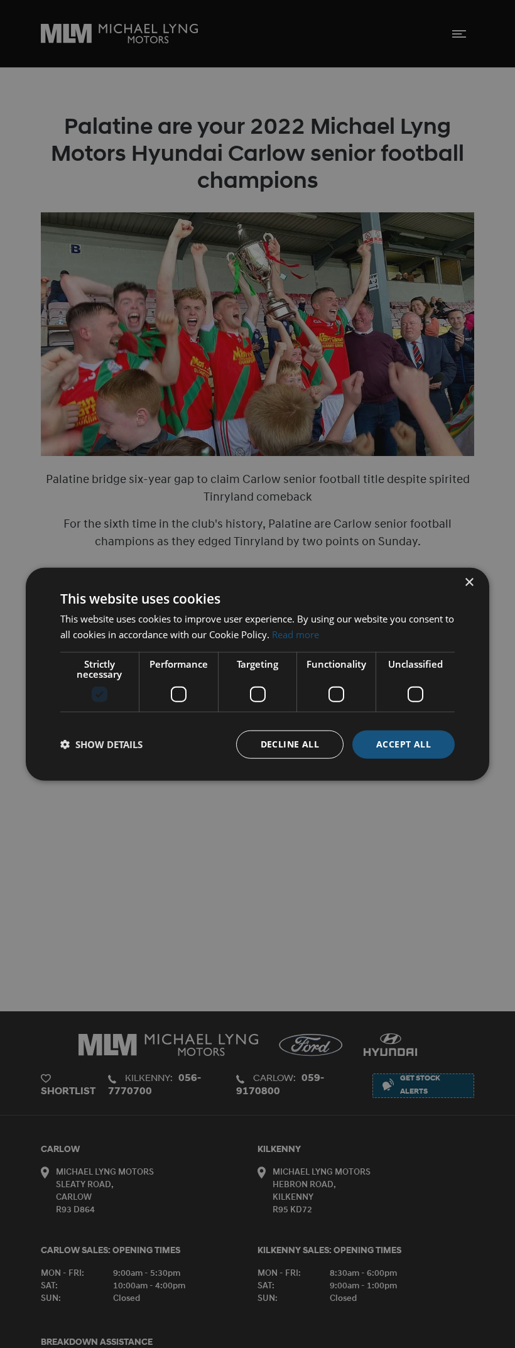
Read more (295, 634)
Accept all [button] (403, 744)
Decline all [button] (290, 744)
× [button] (469, 582)
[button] (101, 744)
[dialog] (257, 674)
